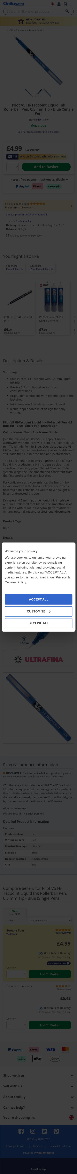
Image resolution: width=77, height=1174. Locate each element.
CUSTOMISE (36, 611)
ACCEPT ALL (38, 599)
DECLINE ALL (39, 623)
